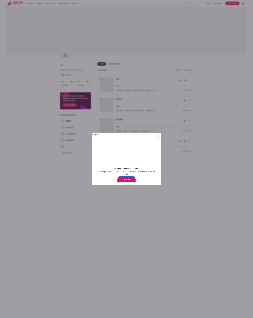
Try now (126, 180)
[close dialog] (157, 136)
